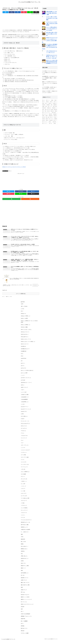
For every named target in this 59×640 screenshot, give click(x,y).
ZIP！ (22, 360)
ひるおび (22, 418)
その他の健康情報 (24, 399)
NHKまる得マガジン (24, 336)
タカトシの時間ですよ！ (25, 471)
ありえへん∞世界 (24, 372)
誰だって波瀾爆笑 (24, 621)
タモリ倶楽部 (23, 474)
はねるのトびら (24, 411)
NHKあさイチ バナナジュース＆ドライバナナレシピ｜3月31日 (14, 166)
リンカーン (23, 515)
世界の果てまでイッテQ (25, 522)
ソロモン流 (23, 469)
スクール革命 (23, 454)
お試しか (22, 384)
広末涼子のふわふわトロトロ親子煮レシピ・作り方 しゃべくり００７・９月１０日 (51, 57)
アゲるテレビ (23, 430)
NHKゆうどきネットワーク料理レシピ (28, 341)
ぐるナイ (22, 389)
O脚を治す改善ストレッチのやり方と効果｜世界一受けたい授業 (51, 13)
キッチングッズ (24, 437)
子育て (22, 536)
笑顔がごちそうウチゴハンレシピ (27, 604)
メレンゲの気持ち (24, 507)
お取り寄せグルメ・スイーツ (26, 382)
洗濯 (22, 570)
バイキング (23, 488)
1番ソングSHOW (24, 306)
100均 (22, 303)
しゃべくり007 (23, 392)
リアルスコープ (24, 512)
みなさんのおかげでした (25, 423)
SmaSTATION (23, 358)
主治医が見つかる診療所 (25, 529)
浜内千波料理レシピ (24, 572)
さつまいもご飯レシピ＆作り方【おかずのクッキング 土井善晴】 (51, 18)
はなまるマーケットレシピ (26, 409)
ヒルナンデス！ (24, 493)
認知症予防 (23, 618)
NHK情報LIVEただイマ (25, 348)
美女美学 (22, 606)
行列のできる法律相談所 (25, 613)
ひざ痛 (22, 413)
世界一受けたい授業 (24, 524)
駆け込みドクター (24, 628)
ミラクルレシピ (24, 505)
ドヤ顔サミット (24, 481)
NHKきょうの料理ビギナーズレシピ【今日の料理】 (29, 321)
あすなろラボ (23, 368)
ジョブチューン (24, 452)
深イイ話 (22, 575)
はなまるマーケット (24, 406)
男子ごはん (23, 592)
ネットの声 (23, 483)
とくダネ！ (23, 404)
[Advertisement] (20, 21)
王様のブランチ (24, 589)
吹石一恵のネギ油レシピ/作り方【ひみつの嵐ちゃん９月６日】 (51, 34)
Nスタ (22, 353)
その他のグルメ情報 (24, 394)
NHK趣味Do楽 (23, 351)
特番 (22, 587)
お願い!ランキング (24, 387)
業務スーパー (23, 568)
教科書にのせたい (24, 548)
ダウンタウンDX (24, 478)
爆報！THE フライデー (25, 582)
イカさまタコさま (24, 435)
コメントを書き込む (21, 293)
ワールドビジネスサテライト (26, 519)
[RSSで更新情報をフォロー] (30, 199)
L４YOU (22, 308)
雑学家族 (22, 625)
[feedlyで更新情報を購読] (11, 199)
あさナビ (22, 365)
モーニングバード (24, 510)
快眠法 (22, 543)
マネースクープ (24, 500)
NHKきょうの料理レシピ (25, 324)
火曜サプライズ (24, 580)
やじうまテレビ (24, 428)
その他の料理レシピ (24, 401)
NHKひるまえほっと (24, 334)
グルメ (22, 440)
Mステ (22, 311)
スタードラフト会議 (24, 457)
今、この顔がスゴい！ (25, 531)
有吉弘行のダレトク (24, 558)
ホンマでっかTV (24, 495)
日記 (22, 553)
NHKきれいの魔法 (24, 327)
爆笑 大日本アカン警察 (25, 584)
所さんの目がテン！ (24, 546)
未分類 (22, 560)
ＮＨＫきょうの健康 (24, 633)
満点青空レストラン (24, 577)
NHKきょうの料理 (24, 318)
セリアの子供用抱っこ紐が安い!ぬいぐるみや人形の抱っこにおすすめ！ (49, 88)
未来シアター (23, 563)
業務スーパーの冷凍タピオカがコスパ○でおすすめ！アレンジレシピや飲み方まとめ (49, 83)
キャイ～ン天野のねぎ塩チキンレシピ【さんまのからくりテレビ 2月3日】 (51, 29)
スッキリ (22, 459)
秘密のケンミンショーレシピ (26, 599)
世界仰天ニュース (24, 527)
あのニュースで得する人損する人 (27, 370)
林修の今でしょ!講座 (25, 565)
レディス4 (23, 517)
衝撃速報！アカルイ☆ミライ (26, 616)
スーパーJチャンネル (25, 464)
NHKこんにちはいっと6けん (26, 329)
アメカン (22, 433)
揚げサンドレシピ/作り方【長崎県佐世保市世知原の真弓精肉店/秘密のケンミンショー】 (51, 62)
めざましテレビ (24, 425)
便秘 (22, 534)
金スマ (22, 623)
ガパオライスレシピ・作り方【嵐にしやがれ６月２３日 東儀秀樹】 (51, 23)
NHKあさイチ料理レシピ (25, 315)
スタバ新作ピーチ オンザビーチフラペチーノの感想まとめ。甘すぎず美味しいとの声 (49, 73)
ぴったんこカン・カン (25, 421)
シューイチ (23, 447)
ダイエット (23, 476)
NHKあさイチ (23, 313)
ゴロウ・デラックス (24, 445)
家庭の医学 (23, 539)
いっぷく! (22, 375)
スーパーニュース (24, 466)
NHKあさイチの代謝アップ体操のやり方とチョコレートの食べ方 (49, 92)
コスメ (22, 442)
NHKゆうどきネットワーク (26, 339)
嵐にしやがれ (23, 541)
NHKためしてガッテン (25, 331)
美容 (22, 609)
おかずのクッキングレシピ (26, 377)
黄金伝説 (22, 630)
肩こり (22, 611)
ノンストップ (23, 486)
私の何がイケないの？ (25, 594)
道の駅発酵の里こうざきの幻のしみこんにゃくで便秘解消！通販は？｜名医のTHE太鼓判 (49, 78)
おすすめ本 (23, 380)
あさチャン (23, 363)
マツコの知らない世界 (25, 498)
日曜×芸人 (23, 551)
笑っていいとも (24, 601)
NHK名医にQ (23, 346)
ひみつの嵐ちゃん (24, 416)
